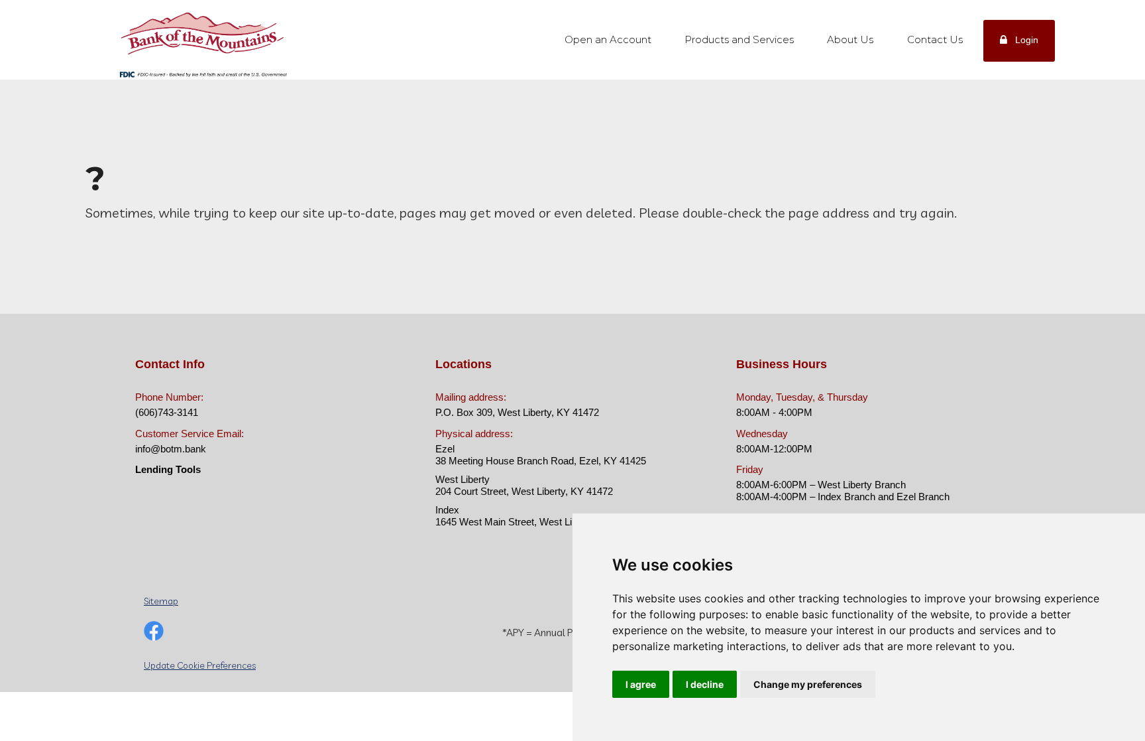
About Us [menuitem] (850, 39)
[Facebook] (154, 632)
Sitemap (161, 601)
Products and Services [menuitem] (739, 39)
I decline (705, 684)
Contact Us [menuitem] (935, 39)
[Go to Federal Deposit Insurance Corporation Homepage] (203, 74)
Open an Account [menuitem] (608, 39)
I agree (641, 684)
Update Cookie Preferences (200, 665)
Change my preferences (807, 684)
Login (1026, 39)
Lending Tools (168, 469)
